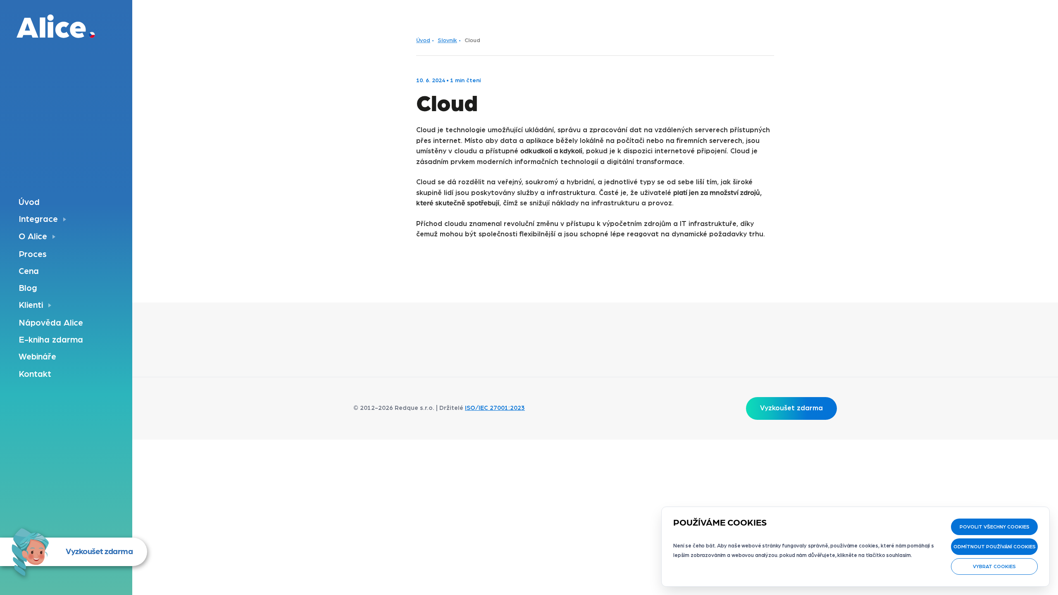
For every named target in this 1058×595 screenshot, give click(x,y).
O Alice (33, 236)
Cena (29, 271)
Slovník (447, 40)
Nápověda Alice (51, 323)
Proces (33, 254)
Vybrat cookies (994, 566)
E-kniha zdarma (51, 340)
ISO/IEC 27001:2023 (495, 408)
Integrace (38, 219)
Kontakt (35, 374)
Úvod (29, 202)
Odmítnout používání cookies (994, 546)
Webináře (37, 356)
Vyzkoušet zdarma (99, 551)
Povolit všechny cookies (994, 526)
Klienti (31, 305)
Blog (28, 288)
